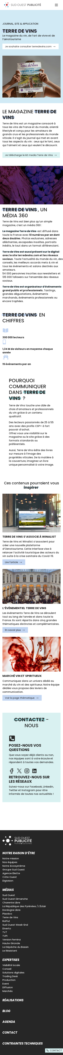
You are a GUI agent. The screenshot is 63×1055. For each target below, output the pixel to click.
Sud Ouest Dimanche (15, 899)
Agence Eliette (11, 873)
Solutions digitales (13, 972)
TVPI (4, 936)
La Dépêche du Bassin (15, 947)
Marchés (7, 991)
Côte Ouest (9, 877)
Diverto (6, 928)
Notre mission (10, 858)
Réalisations (12, 1000)
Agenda (8, 1022)
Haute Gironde (11, 943)
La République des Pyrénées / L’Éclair (24, 906)
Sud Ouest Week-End (15, 924)
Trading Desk (10, 976)
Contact (9, 1032)
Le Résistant (9, 950)
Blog (6, 1011)
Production (9, 980)
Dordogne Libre (11, 910)
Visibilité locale (11, 965)
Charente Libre (11, 902)
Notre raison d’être (18, 853)
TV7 (4, 932)
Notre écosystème (13, 866)
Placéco (7, 913)
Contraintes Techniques (22, 1043)
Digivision (7, 880)
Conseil (6, 969)
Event (5, 983)
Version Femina (11, 939)
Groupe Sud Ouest (13, 869)
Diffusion (7, 987)
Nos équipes (9, 862)
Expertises (10, 960)
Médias (8, 890)
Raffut (6, 921)
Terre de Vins (10, 917)
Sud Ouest (8, 895)
